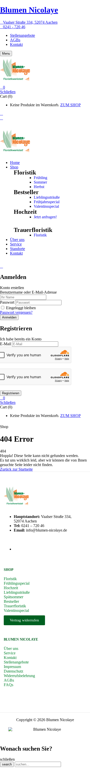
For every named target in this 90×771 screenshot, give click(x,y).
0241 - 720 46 (14, 27)
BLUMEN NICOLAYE (21, 639)
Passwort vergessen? (16, 312)
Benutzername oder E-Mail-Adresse (28, 292)
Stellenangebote (22, 35)
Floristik (40, 235)
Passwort (7, 302)
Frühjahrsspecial (47, 202)
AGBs (15, 40)
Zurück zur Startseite (16, 469)
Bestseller (26, 192)
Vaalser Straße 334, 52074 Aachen (30, 22)
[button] (45, 87)
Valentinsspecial (46, 206)
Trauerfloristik (33, 230)
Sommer (40, 182)
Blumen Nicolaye (29, 9)
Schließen (8, 92)
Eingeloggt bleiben (21, 308)
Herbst (39, 187)
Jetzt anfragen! (45, 217)
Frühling (40, 178)
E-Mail (5, 344)
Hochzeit (25, 211)
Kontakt (16, 44)
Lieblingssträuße (47, 197)
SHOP (9, 570)
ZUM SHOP (70, 105)
